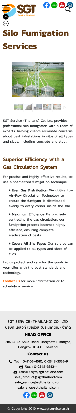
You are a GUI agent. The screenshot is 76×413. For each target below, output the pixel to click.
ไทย (5, 23)
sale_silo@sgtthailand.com (38, 387)
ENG (6, 16)
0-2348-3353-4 (45, 366)
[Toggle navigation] (6, 9)
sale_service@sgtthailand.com (38, 382)
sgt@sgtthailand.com (47, 371)
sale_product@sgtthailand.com (38, 377)
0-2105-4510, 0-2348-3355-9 (45, 361)
